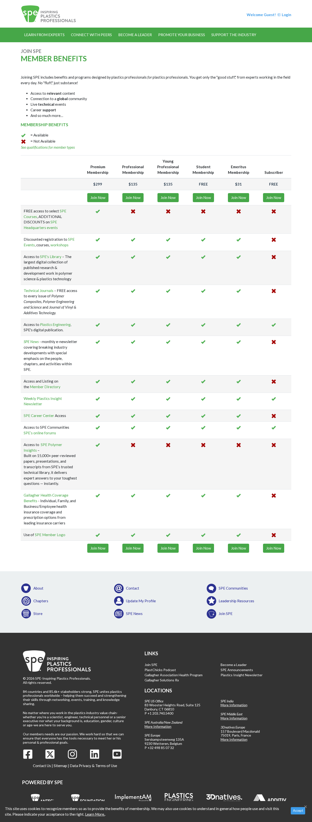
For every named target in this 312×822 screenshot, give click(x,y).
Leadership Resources (236, 601)
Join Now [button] (97, 197)
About (38, 588)
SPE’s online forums (40, 433)
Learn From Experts (44, 34)
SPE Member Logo (50, 534)
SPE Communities (233, 588)
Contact (132, 588)
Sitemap (60, 765)
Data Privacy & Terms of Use (93, 765)
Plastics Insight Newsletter (242, 675)
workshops (59, 245)
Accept (298, 810)
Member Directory (45, 387)
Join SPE (226, 613)
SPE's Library (50, 256)
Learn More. (95, 814)
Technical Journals (38, 290)
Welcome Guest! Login (269, 14)
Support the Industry (233, 34)
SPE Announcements (237, 670)
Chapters (40, 601)
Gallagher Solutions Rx (162, 680)
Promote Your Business (181, 34)
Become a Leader (135, 34)
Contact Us (42, 765)
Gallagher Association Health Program (174, 675)
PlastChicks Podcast (160, 670)
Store (37, 613)
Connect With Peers (91, 34)
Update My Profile (141, 601)
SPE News (31, 341)
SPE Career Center (39, 415)
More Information (158, 726)
